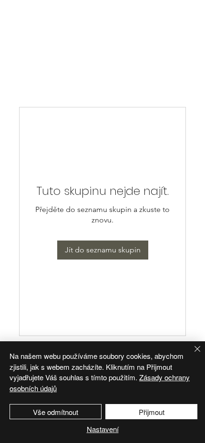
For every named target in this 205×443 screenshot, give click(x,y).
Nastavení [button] (103, 429)
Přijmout (151, 412)
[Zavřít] (191, 354)
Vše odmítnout (55, 412)
